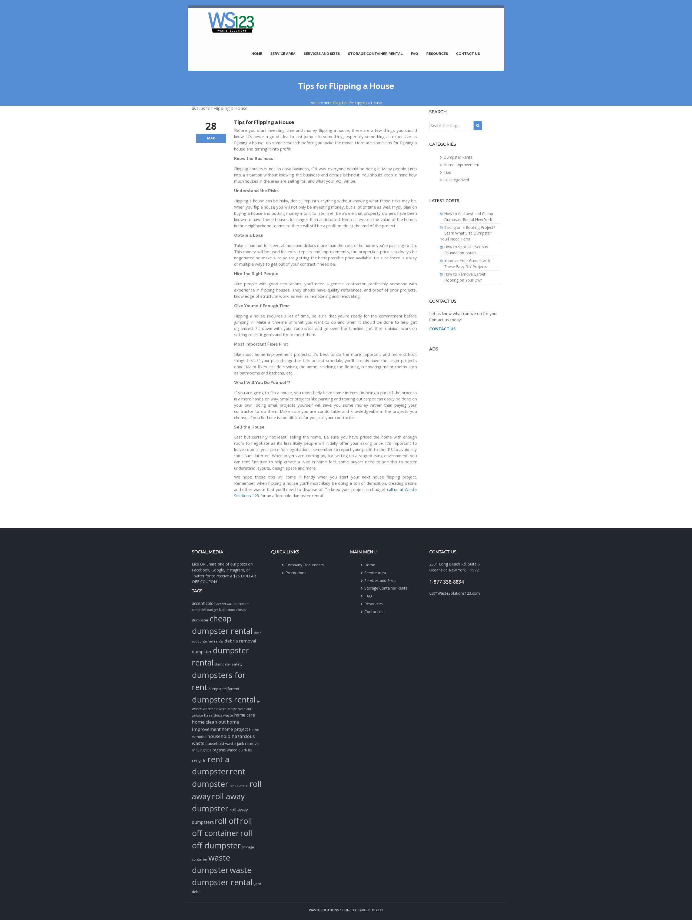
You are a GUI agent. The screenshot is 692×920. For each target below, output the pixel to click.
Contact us (468, 54)
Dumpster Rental (458, 157)
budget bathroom (221, 609)
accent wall (224, 604)
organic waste (224, 749)
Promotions (295, 572)
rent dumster (239, 786)
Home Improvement (461, 164)
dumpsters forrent (223, 688)
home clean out (209, 722)
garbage (197, 715)
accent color (203, 603)
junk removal (248, 743)
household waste (220, 743)
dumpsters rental (224, 699)
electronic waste (215, 709)
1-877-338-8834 (446, 581)
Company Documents (304, 564)
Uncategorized (456, 179)
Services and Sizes (322, 54)
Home (256, 54)
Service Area (282, 54)
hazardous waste (218, 715)
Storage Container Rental (375, 54)
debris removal (240, 641)
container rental (211, 641)
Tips (447, 172)
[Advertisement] (464, 439)
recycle (199, 760)
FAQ (414, 54)
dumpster (202, 652)
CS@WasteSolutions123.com (454, 593)
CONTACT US (442, 328)
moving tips (201, 750)
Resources (437, 54)
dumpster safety (228, 664)
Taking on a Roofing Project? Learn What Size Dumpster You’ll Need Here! (467, 233)
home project (235, 729)
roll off (227, 820)
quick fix (245, 750)
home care (244, 715)
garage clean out (239, 709)
